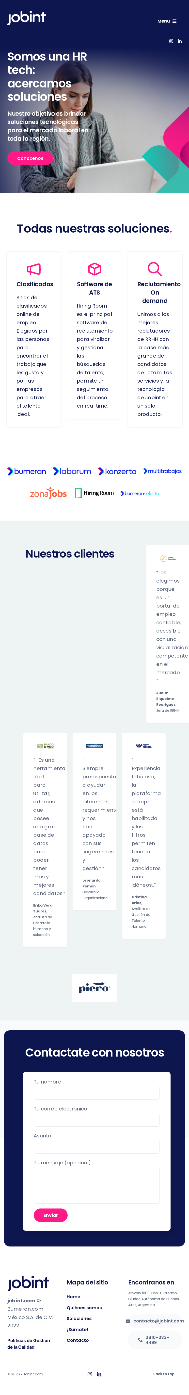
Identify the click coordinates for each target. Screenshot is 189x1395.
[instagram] (171, 41)
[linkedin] (180, 41)
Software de (94, 284)
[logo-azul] (28, 1278)
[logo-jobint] (26, 13)
